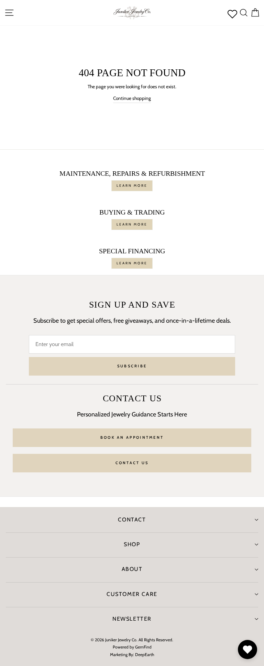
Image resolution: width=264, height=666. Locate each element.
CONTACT (132, 519)
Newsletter (132, 619)
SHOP (132, 544)
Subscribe (132, 366)
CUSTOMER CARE (132, 594)
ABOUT (132, 569)
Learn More (132, 185)
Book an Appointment (132, 437)
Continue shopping (132, 98)
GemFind (143, 647)
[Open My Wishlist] (247, 649)
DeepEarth (144, 654)
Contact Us (132, 462)
